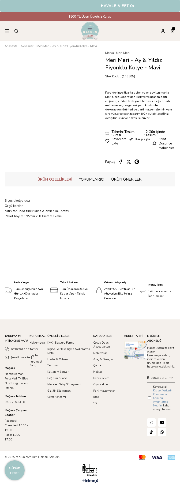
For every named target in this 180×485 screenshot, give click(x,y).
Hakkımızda (37, 343)
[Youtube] (162, 422)
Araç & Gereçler (103, 359)
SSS (95, 403)
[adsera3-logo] (90, 470)
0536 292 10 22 (21, 349)
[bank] (157, 457)
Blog (96, 397)
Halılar (97, 372)
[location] (135, 350)
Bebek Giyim (101, 378)
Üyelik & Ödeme (57, 359)
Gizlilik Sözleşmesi (59, 391)
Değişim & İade (57, 378)
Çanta (97, 365)
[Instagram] (151, 422)
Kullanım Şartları (58, 372)
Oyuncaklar (100, 384)
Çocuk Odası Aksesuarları (101, 345)
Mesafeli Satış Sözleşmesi (64, 384)
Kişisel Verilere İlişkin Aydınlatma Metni (68, 351)
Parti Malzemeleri (104, 391)
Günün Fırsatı (14, 470)
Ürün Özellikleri (55, 179)
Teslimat (53, 365)
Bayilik (34, 355)
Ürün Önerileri (126, 179)
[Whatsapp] (162, 432)
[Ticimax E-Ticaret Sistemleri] (90, 481)
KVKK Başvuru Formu (60, 343)
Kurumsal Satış (36, 364)
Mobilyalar (100, 353)
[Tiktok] (151, 432)
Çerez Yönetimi (56, 397)
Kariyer (34, 349)
